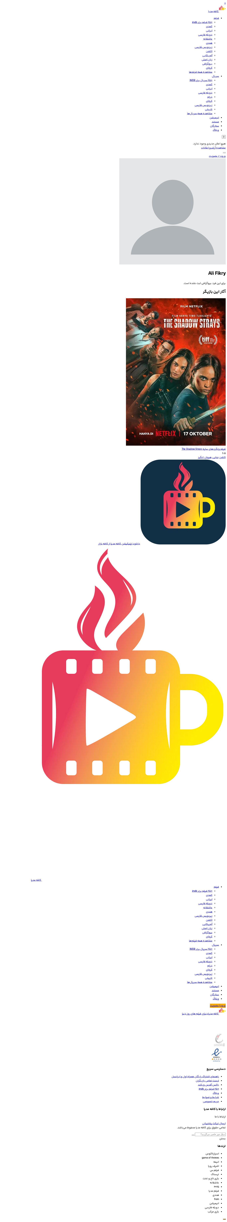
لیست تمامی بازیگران (207, 1081)
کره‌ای (209, 68)
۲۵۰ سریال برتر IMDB (201, 80)
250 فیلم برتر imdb (202, 22)
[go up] (224, 1219)
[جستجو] (224, 152)
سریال (215, 76)
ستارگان (214, 126)
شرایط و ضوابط (210, 1097)
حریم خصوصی (211, 1101)
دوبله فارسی (205, 35)
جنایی (215, 457)
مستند (215, 122)
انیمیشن (214, 118)
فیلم (216, 18)
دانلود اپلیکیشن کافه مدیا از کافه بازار (119, 544)
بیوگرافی (207, 64)
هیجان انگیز (204, 457)
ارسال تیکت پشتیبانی (214, 1124)
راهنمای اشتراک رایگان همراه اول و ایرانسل (195, 1077)
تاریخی (208, 109)
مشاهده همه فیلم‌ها (200, 72)
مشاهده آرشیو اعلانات (213, 148)
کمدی (209, 27)
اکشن (209, 51)
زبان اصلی (207, 60)
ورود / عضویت (217, 156)
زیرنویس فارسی (203, 47)
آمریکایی (207, 56)
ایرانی (209, 31)
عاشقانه (207, 39)
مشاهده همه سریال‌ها (199, 114)
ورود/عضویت (218, 1006)
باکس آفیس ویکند (208, 1085)
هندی (209, 43)
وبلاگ (216, 130)
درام (209, 97)
